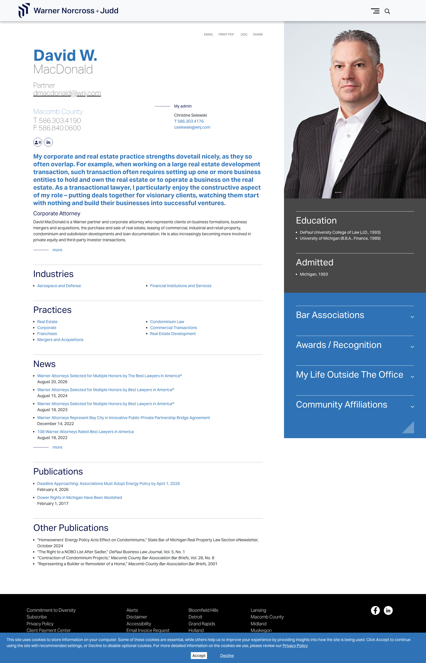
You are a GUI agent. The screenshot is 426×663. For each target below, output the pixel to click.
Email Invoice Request (148, 630)
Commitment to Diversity (51, 610)
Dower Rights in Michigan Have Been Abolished (79, 497)
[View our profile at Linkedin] (388, 610)
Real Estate (47, 321)
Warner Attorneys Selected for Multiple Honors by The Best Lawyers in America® (109, 375)
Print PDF (226, 34)
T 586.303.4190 (57, 120)
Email (208, 34)
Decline (227, 655)
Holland (196, 630)
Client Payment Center (49, 630)
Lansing (258, 610)
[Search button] (387, 10)
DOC (244, 34)
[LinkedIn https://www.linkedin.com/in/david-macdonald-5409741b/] (48, 142)
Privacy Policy (295, 645)
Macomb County (58, 111)
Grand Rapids (202, 623)
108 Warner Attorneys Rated (85, 431)
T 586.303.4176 (189, 121)
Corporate (46, 327)
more (57, 249)
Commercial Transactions (173, 327)
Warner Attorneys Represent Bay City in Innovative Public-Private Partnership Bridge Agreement (123, 417)
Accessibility (138, 623)
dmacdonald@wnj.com (67, 93)
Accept (198, 655)
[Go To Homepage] (68, 10)
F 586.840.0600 (57, 127)
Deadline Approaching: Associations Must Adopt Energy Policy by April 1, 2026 (108, 483)
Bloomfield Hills (203, 610)
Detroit (195, 617)
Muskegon (261, 630)
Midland (258, 623)
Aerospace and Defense (59, 285)
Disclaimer (136, 617)
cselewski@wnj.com (192, 127)
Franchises (47, 333)
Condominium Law (167, 321)
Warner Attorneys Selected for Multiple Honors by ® (105, 389)
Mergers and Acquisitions (60, 339)
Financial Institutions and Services (180, 285)
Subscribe (37, 617)
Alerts (132, 610)
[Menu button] (375, 10)
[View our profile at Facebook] (375, 610)
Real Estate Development (173, 333)
